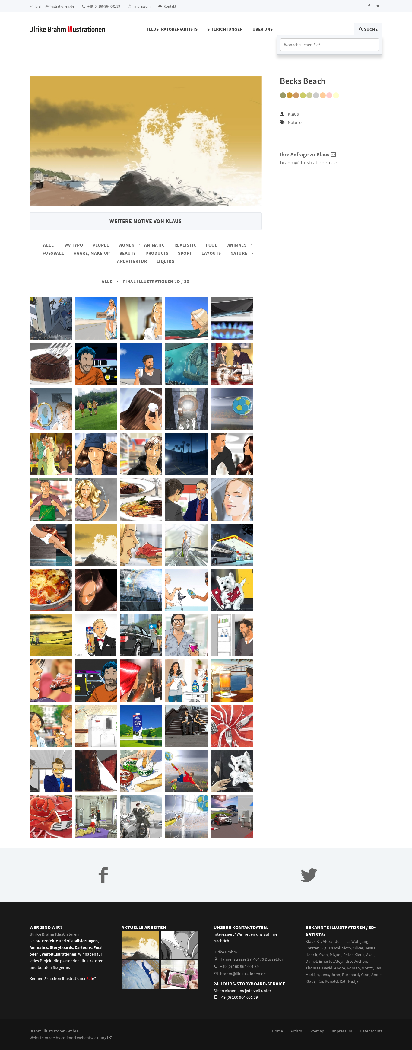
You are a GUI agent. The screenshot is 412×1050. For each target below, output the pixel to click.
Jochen (360, 961)
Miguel (335, 954)
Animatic (154, 245)
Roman (353, 968)
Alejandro (343, 961)
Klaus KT (313, 941)
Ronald (331, 981)
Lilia (346, 941)
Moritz (367, 968)
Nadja (353, 981)
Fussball (53, 253)
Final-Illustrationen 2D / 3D (156, 281)
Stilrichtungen (225, 29)
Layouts (211, 253)
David (327, 968)
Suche (370, 29)
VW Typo (74, 245)
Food (212, 245)
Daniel (311, 961)
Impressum (142, 6)
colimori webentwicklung (84, 1037)
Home (277, 1031)
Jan (378, 968)
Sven (323, 954)
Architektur (132, 261)
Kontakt (169, 6)
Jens (325, 974)
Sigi (324, 948)
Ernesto (326, 961)
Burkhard (350, 974)
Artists (296, 1031)
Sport (185, 253)
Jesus (370, 948)
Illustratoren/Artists (172, 29)
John (335, 974)
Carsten (312, 948)
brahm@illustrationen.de (54, 6)
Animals (236, 245)
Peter (348, 954)
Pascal (334, 948)
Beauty (127, 253)
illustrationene (78, 978)
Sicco (346, 948)
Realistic (185, 245)
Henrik (311, 954)
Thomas (313, 968)
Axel (370, 954)
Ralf (343, 981)
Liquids (165, 261)
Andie (376, 974)
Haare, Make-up (92, 253)
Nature (238, 253)
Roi (320, 981)
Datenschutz (371, 1031)
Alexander (332, 941)
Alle (48, 245)
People (101, 245)
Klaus (293, 114)
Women (127, 245)
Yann (365, 974)
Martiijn (312, 974)
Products (157, 253)
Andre (339, 968)
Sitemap (316, 1031)
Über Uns (262, 29)
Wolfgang (359, 941)
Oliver (358, 948)
